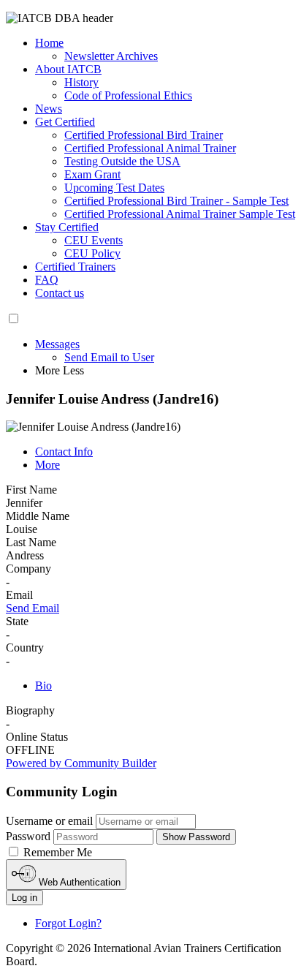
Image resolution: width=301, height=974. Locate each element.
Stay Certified (67, 227)
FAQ (46, 279)
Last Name (31, 542)
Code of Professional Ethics (128, 95)
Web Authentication (78, 882)
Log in (24, 897)
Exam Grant (92, 174)
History (81, 82)
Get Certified (65, 122)
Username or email (49, 821)
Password (28, 836)
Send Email (32, 608)
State (17, 621)
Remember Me (56, 852)
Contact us (59, 293)
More (47, 464)
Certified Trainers (75, 266)
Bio (43, 685)
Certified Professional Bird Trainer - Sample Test (176, 201)
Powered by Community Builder (81, 763)
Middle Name (37, 516)
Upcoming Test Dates (114, 187)
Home (49, 43)
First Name (31, 489)
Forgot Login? (68, 923)
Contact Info (64, 451)
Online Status (37, 736)
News (48, 108)
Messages (57, 344)
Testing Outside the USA (122, 161)
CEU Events (93, 240)
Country (25, 647)
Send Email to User (109, 357)
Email (19, 595)
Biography (30, 710)
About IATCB (68, 69)
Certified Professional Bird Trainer (143, 135)
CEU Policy (92, 253)
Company (28, 568)
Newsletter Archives (111, 56)
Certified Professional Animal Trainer (150, 148)
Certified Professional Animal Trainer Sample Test (179, 214)
